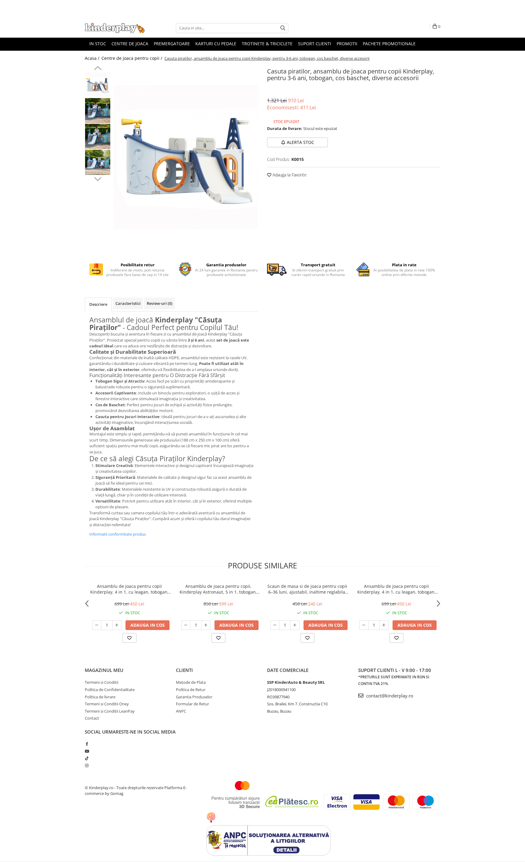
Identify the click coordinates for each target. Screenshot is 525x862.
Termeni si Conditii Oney (107, 704)
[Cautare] (282, 28)
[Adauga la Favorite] (129, 638)
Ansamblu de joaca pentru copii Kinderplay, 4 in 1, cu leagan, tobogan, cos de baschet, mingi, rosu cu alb (129, 589)
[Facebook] (87, 744)
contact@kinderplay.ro (389, 696)
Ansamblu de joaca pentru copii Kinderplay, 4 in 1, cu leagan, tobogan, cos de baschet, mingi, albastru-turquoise (396, 589)
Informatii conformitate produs (117, 534)
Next (97, 178)
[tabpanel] (186, 157)
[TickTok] (87, 758)
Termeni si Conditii (101, 682)
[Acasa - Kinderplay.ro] (115, 28)
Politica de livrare (100, 697)
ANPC (181, 711)
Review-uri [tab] (159, 303)
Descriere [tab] (98, 304)
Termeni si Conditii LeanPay (110, 711)
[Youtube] (87, 751)
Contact (92, 718)
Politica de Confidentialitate (110, 689)
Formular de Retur (192, 704)
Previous (97, 69)
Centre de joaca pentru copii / (132, 58)
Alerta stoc (300, 142)
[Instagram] (87, 765)
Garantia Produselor (194, 697)
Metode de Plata (191, 682)
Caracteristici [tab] (128, 303)
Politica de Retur (190, 689)
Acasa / (93, 58)
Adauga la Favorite (289, 175)
